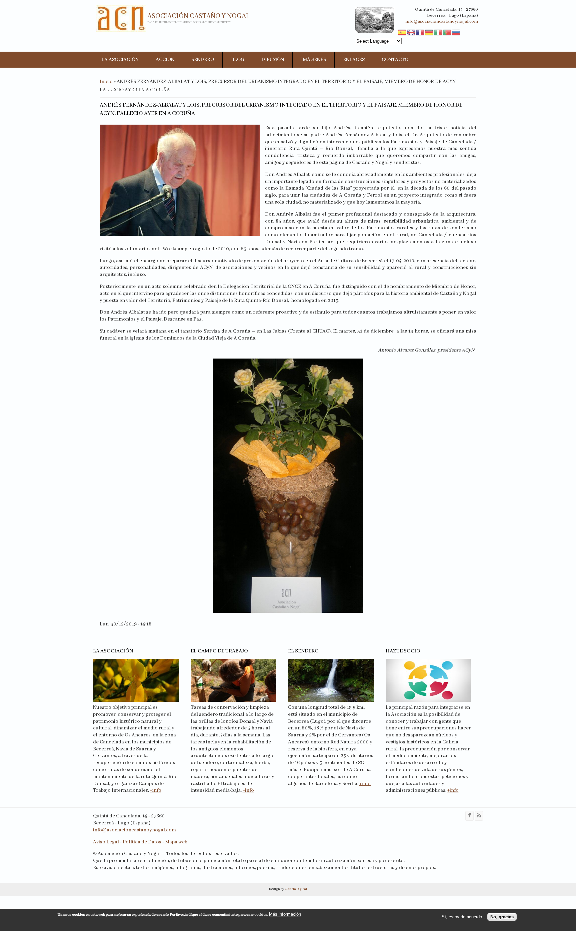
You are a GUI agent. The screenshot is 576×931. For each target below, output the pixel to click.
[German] (429, 33)
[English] (411, 33)
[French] (420, 33)
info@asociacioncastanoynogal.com (441, 21)
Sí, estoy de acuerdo (462, 917)
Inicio (106, 82)
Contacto (395, 60)
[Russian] (456, 33)
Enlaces (354, 60)
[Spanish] (402, 33)
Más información (285, 914)
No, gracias (502, 916)
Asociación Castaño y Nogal (198, 16)
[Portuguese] (447, 33)
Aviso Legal (106, 842)
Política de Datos (142, 842)
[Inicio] (121, 18)
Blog (237, 60)
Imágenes (313, 60)
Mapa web (176, 842)
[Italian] (438, 33)
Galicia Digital (295, 889)
